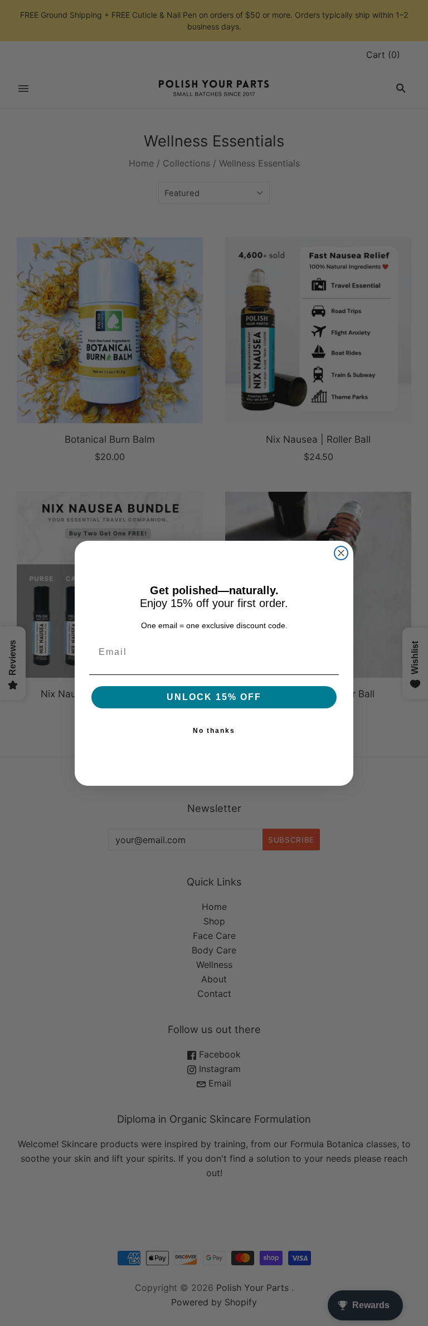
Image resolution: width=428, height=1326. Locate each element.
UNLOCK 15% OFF (214, 697)
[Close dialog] (341, 553)
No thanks (214, 731)
